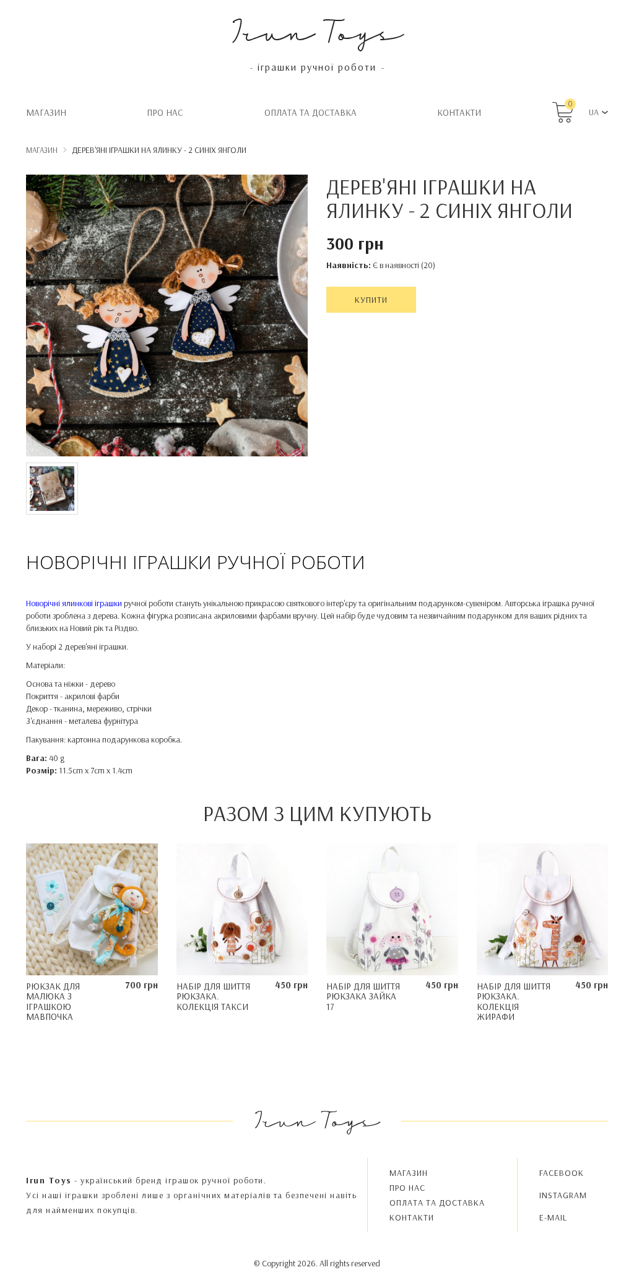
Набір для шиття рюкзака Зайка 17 (363, 996)
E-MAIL (553, 1217)
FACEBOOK (561, 1172)
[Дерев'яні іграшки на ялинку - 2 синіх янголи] (167, 317)
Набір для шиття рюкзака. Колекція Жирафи (513, 1001)
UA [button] (594, 112)
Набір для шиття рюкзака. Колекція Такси (213, 996)
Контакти (459, 112)
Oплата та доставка (310, 112)
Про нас (165, 112)
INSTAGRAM (563, 1195)
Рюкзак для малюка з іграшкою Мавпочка (53, 1001)
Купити (371, 299)
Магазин (46, 112)
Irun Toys (317, 31)
